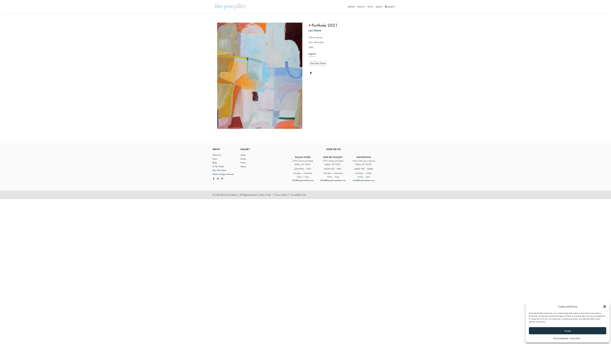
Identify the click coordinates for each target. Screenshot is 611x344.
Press (214, 158)
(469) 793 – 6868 (363, 168)
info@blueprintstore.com (303, 180)
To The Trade (218, 166)
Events (243, 158)
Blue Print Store (219, 170)
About (243, 166)
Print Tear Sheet (318, 63)
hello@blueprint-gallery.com (333, 180)
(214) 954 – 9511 (302, 168)
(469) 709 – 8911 (333, 168)
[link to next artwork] (312, 73)
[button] (604, 306)
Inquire (312, 53)
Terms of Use (265, 194)
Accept (567, 330)
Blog (214, 162)
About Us (216, 155)
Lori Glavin (315, 30)
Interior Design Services (223, 174)
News (243, 162)
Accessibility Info (298, 194)
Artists (243, 155)
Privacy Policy (575, 338)
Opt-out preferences (561, 338)
